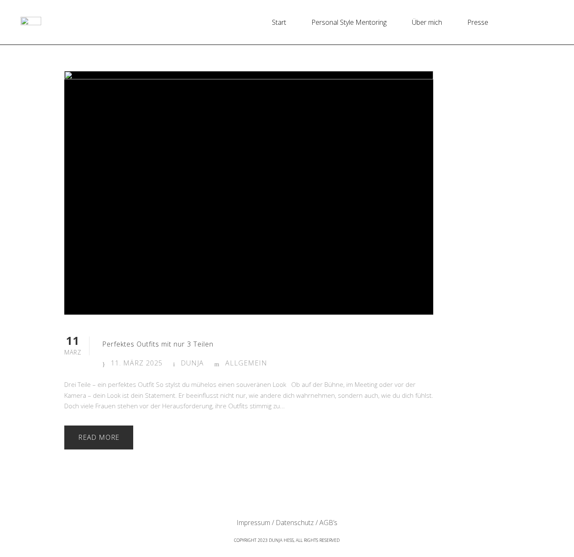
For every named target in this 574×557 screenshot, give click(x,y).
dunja (192, 363)
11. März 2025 (137, 363)
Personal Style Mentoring (349, 22)
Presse (477, 22)
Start (279, 22)
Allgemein (246, 363)
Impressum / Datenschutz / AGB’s (287, 522)
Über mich (427, 22)
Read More (98, 437)
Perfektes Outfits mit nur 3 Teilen (157, 344)
